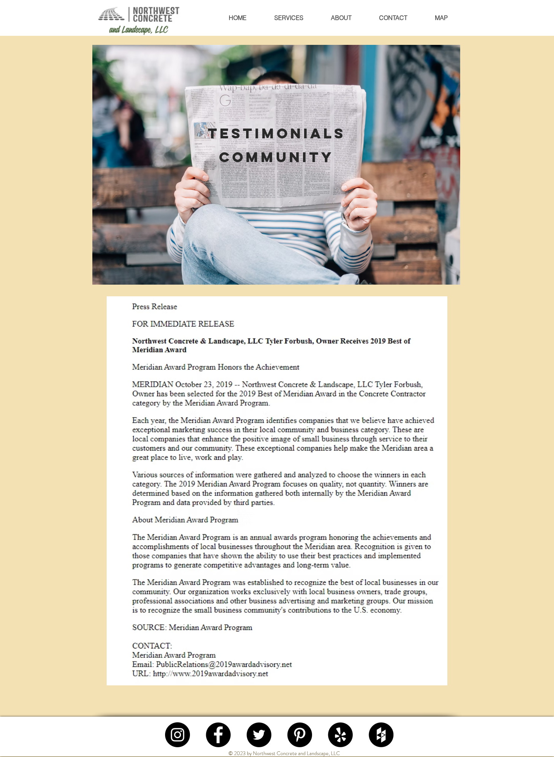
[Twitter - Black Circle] (258, 734)
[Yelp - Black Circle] (340, 734)
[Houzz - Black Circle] (381, 734)
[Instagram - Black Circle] (177, 734)
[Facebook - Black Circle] (218, 734)
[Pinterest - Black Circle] (299, 734)
